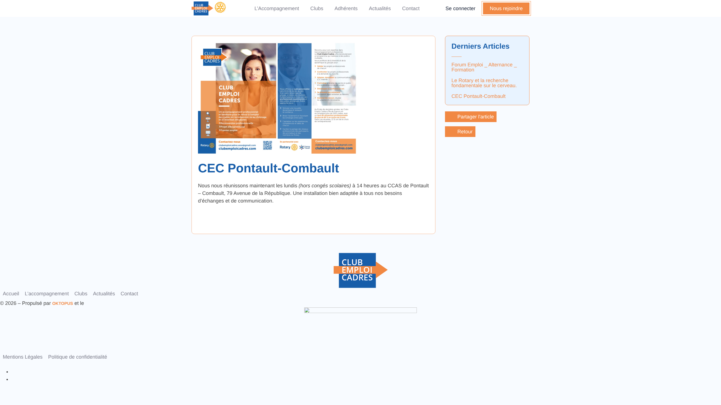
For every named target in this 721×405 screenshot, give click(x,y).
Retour (465, 131)
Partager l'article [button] (475, 117)
